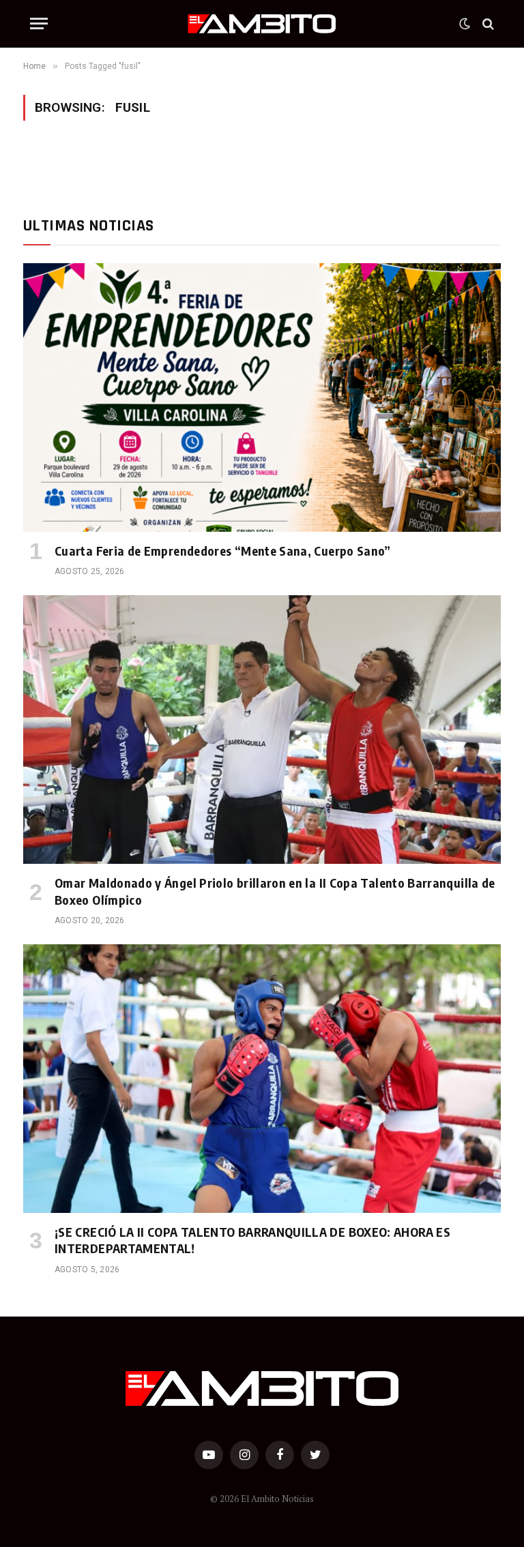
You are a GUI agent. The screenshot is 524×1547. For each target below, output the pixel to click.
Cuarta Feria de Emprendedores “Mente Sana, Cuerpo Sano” (223, 550)
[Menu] (39, 23)
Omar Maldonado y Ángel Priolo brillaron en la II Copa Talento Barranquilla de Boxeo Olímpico (275, 891)
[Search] (487, 23)
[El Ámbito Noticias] (262, 24)
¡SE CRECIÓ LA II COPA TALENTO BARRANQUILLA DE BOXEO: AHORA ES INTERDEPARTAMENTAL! (252, 1240)
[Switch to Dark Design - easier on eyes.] (465, 24)
